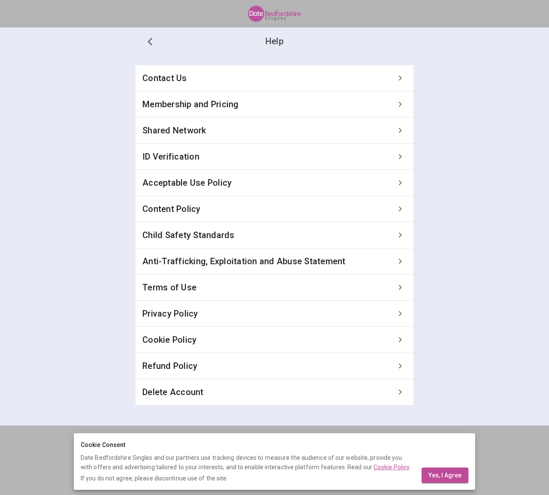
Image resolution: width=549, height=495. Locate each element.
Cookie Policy (391, 467)
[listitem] (274, 78)
